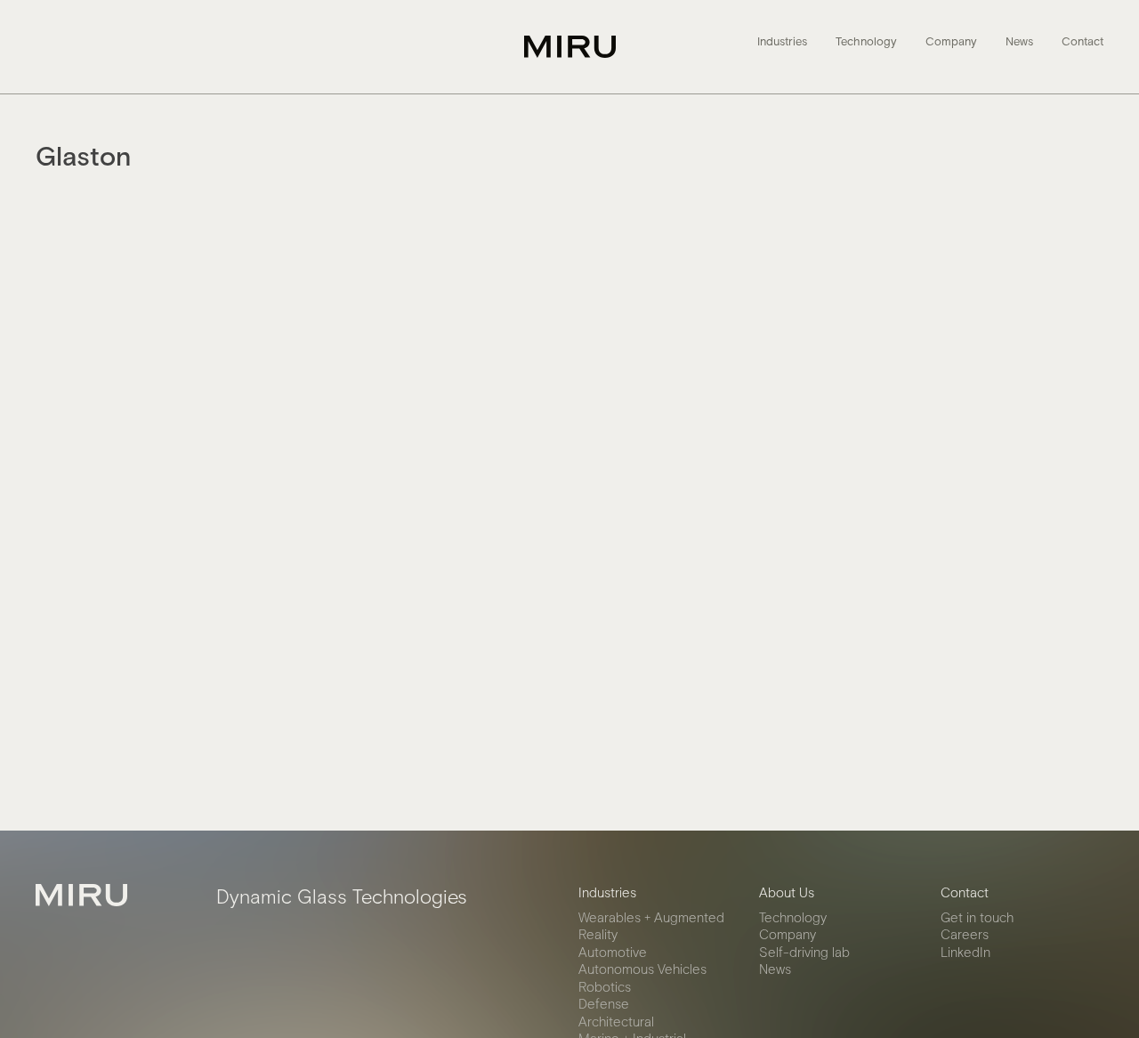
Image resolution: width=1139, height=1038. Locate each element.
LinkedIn (965, 952)
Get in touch (977, 917)
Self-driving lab (804, 952)
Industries (782, 42)
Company (951, 42)
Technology (866, 42)
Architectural (616, 1021)
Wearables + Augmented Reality (651, 926)
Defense (603, 1003)
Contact (1082, 42)
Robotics (604, 986)
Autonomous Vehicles (642, 969)
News (1019, 42)
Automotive (612, 952)
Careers (965, 934)
